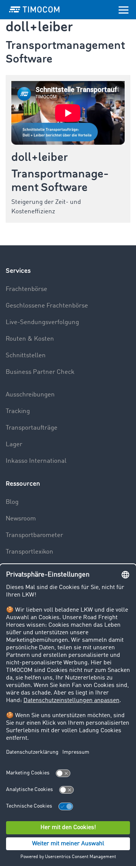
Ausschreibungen (30, 395)
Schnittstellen (26, 355)
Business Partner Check (40, 372)
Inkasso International (36, 461)
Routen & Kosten (30, 339)
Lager (14, 444)
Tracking (18, 411)
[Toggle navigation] (123, 9)
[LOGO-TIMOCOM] (34, 9)
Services (18, 270)
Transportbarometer (34, 535)
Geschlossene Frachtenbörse (47, 306)
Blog (12, 502)
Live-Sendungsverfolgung (42, 322)
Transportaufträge (31, 428)
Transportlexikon (29, 552)
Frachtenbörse (26, 289)
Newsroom (21, 519)
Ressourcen (23, 483)
